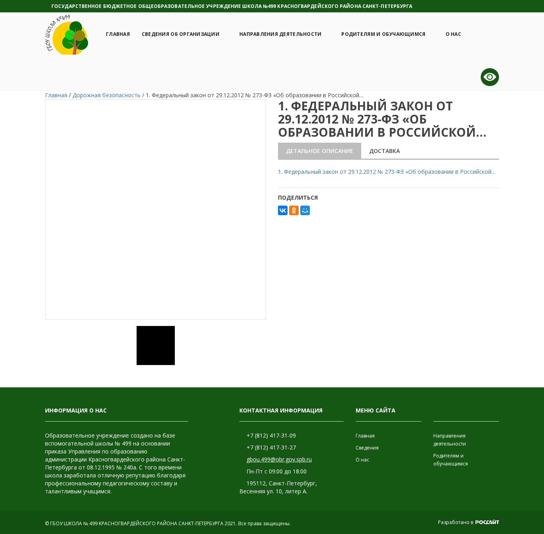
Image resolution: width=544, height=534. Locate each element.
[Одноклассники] (294, 210)
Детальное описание (319, 151)
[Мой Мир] (305, 210)
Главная (118, 34)
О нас (453, 34)
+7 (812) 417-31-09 (271, 435)
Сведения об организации (180, 34)
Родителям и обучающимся (383, 34)
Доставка (384, 151)
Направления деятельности (280, 34)
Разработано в (456, 522)
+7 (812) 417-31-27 (271, 447)
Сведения (367, 447)
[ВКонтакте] (283, 210)
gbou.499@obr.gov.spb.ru (279, 459)
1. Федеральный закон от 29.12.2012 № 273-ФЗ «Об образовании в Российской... (386, 171)
